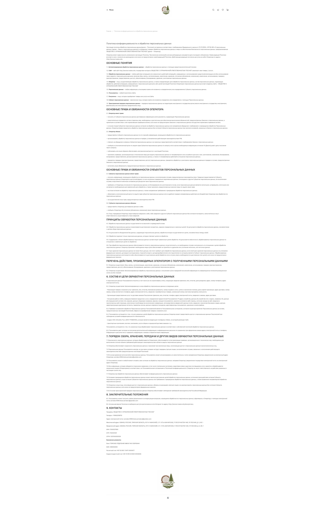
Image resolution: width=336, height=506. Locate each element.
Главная (108, 31)
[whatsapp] (168, 498)
